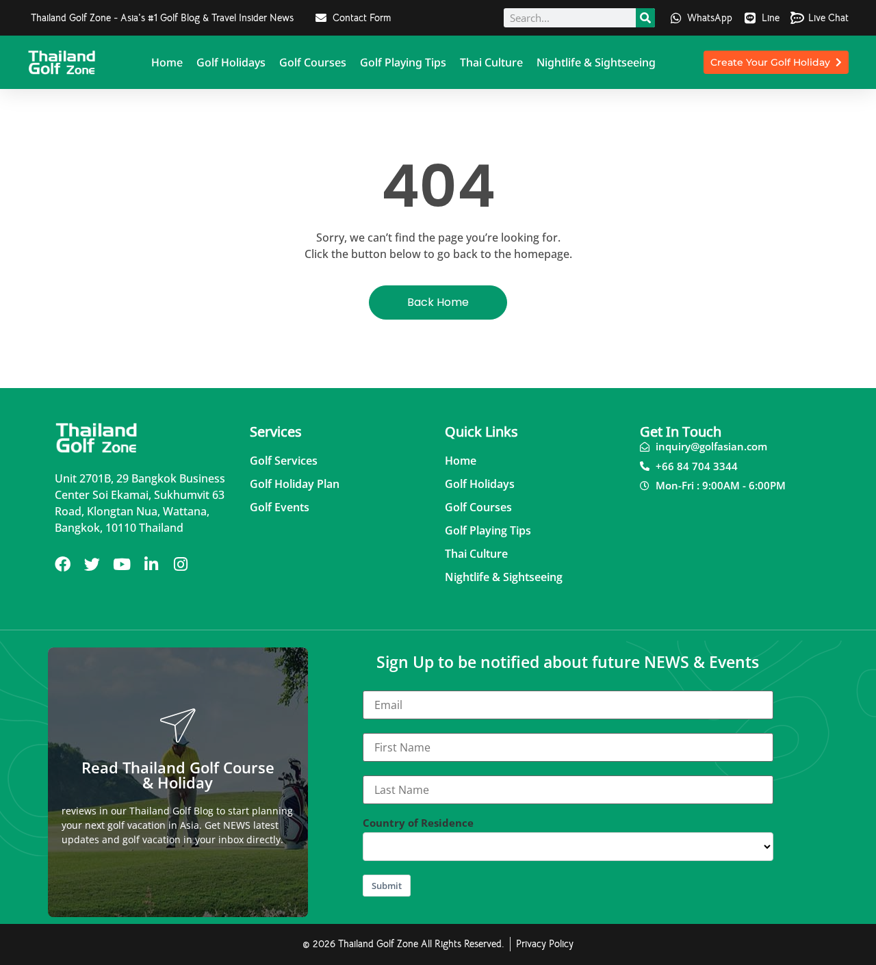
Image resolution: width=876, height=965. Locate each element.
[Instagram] (180, 564)
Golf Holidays (231, 62)
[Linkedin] (151, 564)
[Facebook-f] (62, 564)
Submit (387, 885)
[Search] (645, 17)
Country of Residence (418, 823)
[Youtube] (121, 564)
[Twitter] (92, 564)
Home (167, 62)
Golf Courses (312, 62)
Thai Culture (491, 62)
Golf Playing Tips (403, 62)
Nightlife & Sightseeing (596, 62)
